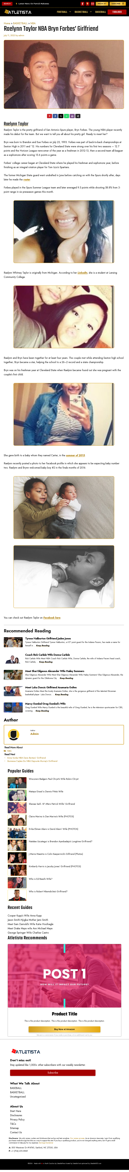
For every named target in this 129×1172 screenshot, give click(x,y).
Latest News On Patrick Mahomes (34, 3)
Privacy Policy (17, 1119)
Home (7, 23)
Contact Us (16, 1132)
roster (26, 179)
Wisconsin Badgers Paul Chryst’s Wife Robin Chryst (53, 779)
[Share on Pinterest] (49, 116)
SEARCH (7, 3)
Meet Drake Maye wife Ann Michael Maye (30, 928)
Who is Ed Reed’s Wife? (40, 879)
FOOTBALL (62, 12)
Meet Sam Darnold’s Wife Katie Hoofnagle (30, 924)
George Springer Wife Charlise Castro (28, 933)
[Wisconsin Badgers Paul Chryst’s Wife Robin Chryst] (17, 783)
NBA (33, 23)
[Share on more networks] (78, 116)
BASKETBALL (81, 12)
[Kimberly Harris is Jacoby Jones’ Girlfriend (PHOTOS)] (17, 871)
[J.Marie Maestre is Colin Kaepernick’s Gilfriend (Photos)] (17, 858)
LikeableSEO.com (95, 1163)
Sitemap (14, 1128)
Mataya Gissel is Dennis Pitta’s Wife (46, 791)
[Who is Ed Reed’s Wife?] (17, 883)
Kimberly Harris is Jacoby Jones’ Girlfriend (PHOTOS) (55, 866)
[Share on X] (61, 116)
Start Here (15, 1111)
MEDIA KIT (102, 3)
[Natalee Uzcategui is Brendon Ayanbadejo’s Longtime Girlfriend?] (17, 846)
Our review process (77, 1138)
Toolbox (117, 12)
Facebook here (51, 618)
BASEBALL (100, 12)
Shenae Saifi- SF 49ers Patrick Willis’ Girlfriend (52, 804)
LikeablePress (61, 1163)
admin (34, 734)
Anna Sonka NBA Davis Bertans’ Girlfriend (26, 757)
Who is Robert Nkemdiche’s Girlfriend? (48, 891)
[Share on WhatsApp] (66, 116)
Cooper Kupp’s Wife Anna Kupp (25, 915)
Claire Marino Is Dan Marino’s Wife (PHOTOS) (51, 816)
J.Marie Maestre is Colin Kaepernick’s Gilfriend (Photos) (56, 854)
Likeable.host (77, 1163)
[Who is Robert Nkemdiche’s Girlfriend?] (17, 896)
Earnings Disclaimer (46, 1143)
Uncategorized (18, 1096)
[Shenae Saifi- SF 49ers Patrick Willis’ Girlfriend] (17, 808)
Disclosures (16, 1115)
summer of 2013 (75, 455)
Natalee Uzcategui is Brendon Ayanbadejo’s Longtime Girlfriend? (60, 841)
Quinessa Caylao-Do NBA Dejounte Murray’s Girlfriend (32, 761)
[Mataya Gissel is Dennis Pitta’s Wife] (17, 796)
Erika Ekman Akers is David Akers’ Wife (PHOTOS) (53, 829)
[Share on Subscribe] (72, 116)
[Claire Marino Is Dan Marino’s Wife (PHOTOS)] (17, 821)
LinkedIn (82, 273)
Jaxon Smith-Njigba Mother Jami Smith (28, 920)
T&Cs (13, 1124)
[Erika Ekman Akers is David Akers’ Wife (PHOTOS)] (17, 833)
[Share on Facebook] (55, 116)
